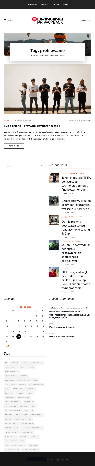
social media (11, 423)
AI (6, 362)
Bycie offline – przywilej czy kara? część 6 (32, 125)
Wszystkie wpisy (43, 55)
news (33, 406)
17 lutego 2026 (67, 193)
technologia (27, 432)
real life (8, 120)
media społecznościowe (16, 406)
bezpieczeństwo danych (16, 375)
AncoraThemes (37, 459)
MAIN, (73, 216)
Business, (66, 174)
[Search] (90, 20)
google (20, 393)
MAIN (82, 174)
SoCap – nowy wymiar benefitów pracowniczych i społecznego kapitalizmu (75, 252)
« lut (6, 346)
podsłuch (28, 410)
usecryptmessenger (14, 441)
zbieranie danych (31, 449)
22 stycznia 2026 (68, 292)
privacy (8, 415)
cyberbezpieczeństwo (15, 384)
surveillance (27, 423)
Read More (14, 146)
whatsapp (32, 445)
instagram (10, 397)
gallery (9, 393)
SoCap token (37, 415)
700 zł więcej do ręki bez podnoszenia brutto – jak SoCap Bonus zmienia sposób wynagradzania (75, 280)
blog (35, 380)
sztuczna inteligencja (32, 428)
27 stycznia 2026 (68, 237)
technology (77, 241)
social (8, 419)
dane (7, 388)
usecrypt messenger (15, 445)
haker (30, 393)
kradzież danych (13, 402)
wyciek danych (12, 449)
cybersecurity (36, 384)
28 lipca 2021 (30, 120)
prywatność (21, 415)
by (18, 120)
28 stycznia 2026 (68, 213)
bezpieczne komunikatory (17, 380)
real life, (66, 241)
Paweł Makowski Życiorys (61, 327)
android (14, 362)
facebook (17, 388)
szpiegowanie (11, 428)
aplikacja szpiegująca (32, 362)
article (30, 367)
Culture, (75, 174)
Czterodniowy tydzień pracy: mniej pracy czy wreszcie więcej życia (76, 204)
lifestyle (28, 402)
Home (33, 55)
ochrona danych (12, 410)
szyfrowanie (11, 432)
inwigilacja (23, 397)
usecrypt (34, 436)
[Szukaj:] (25, 166)
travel (23, 436)
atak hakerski (11, 371)
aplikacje (9, 367)
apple (20, 367)
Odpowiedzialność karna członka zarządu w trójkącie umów (69, 316)
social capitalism (23, 419)
